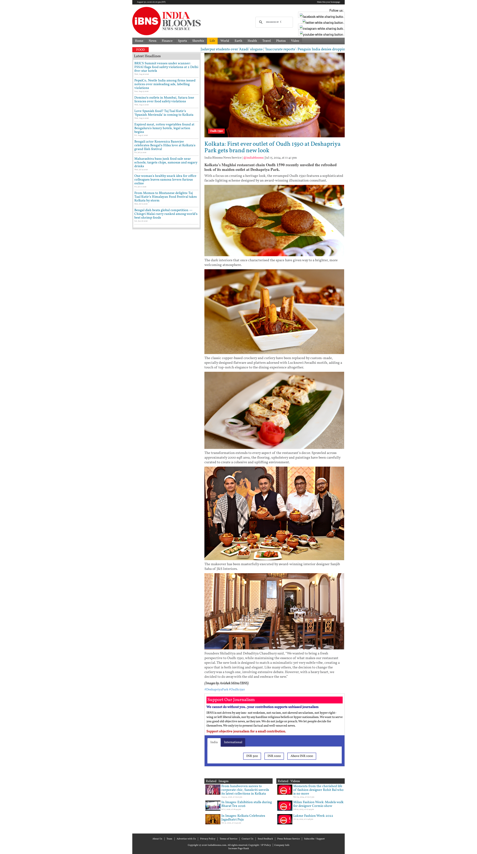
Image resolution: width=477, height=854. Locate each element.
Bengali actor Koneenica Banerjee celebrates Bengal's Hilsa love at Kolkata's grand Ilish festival (164, 145)
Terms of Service (228, 839)
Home (139, 41)
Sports (182, 41)
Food (140, 50)
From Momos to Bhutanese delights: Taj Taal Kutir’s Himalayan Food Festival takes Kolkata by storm (165, 197)
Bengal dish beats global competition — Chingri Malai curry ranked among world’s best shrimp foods (166, 214)
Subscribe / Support (314, 839)
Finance (167, 41)
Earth (238, 41)
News (152, 41)
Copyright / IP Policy (259, 845)
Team (169, 839)
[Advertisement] (166, 390)
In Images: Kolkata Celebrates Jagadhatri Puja (243, 818)
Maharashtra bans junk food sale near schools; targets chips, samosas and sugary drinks (165, 163)
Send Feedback (265, 839)
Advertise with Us (186, 839)
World (224, 41)
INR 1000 (274, 756)
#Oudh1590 (237, 689)
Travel (266, 41)
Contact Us (247, 839)
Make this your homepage (328, 2)
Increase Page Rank (238, 848)
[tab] (214, 742)
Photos (281, 41)
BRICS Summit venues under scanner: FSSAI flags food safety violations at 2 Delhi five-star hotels (166, 67)
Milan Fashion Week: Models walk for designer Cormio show (318, 804)
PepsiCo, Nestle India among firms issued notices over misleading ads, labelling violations (164, 84)
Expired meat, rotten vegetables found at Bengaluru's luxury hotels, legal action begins (164, 128)
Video (295, 41)
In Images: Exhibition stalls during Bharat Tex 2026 (246, 804)
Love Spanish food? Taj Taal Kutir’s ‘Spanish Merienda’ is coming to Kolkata (163, 113)
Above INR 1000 (301, 756)
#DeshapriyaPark (216, 689)
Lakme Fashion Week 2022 (313, 816)
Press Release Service (288, 839)
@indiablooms (253, 158)
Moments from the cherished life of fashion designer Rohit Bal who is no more (318, 790)
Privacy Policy (207, 839)
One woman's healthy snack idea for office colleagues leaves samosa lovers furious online (165, 180)
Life (212, 41)
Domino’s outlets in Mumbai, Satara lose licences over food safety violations (164, 99)
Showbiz (198, 41)
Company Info (281, 845)
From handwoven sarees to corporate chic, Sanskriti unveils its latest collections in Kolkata (245, 790)
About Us (157, 839)
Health (252, 41)
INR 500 (252, 756)
